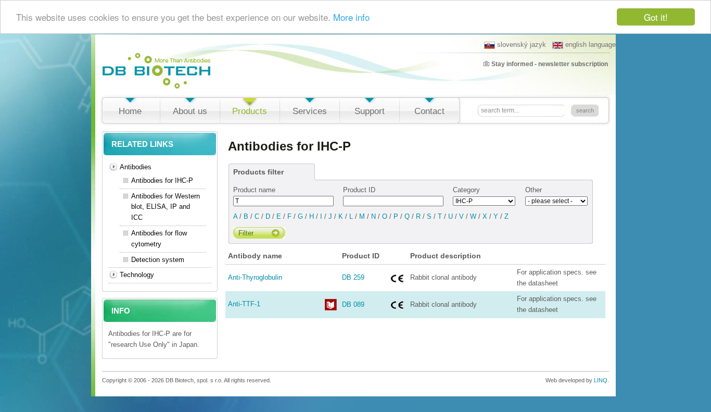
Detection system (157, 260)
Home (130, 111)
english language (590, 44)
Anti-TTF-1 (244, 304)
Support (369, 111)
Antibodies (135, 167)
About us (190, 111)
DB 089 (353, 304)
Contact (429, 111)
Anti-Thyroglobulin (255, 277)
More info (351, 17)
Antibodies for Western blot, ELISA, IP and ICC (165, 207)
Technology (137, 275)
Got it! (656, 16)
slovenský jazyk (521, 44)
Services (310, 111)
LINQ (600, 380)
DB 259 (353, 277)
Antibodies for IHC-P (162, 180)
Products (249, 111)
